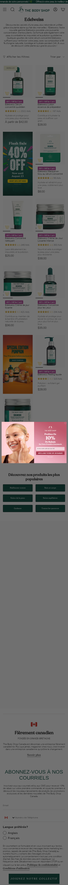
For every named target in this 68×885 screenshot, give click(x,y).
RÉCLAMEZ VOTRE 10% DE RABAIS (50, 453)
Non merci (50, 456)
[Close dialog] (65, 423)
